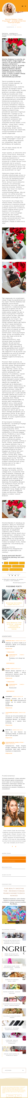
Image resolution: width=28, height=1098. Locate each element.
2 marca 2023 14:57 (15, 668)
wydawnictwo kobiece (16, 569)
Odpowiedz (9, 648)
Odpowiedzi (11, 652)
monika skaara (7, 566)
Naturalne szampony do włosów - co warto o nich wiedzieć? (14, 580)
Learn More (11, 1095)
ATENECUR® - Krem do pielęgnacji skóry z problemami (12, 1042)
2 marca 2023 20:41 (17, 729)
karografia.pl (18, 1097)
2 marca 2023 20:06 (17, 696)
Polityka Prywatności (9, 861)
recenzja (5, 569)
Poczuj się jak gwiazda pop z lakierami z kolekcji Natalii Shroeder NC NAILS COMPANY (11, 942)
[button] (20, 3)
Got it (18, 1095)
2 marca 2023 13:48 (20, 640)
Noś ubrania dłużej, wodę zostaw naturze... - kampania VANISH (12, 968)
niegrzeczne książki (18, 566)
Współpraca (6, 858)
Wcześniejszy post (18, 582)
